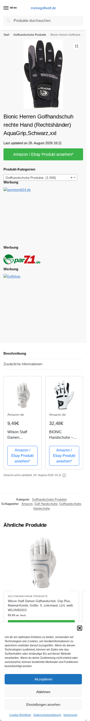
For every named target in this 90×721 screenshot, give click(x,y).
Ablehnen (43, 692)
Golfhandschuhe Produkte (29, 34)
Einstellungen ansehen (43, 704)
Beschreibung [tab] (14, 353)
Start (6, 34)
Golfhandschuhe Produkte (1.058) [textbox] (39, 178)
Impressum (70, 715)
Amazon (27, 504)
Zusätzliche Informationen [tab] (22, 364)
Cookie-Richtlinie (20, 715)
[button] (79, 628)
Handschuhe (41, 508)
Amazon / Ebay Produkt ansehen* (43, 154)
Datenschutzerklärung (47, 715)
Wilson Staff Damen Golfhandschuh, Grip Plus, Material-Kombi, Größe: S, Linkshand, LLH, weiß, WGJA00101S (41, 605)
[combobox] (40, 177)
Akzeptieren (43, 679)
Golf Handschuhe (45, 504)
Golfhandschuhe (70, 504)
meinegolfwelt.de (43, 8)
